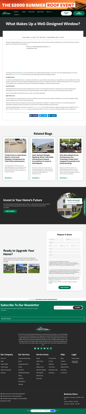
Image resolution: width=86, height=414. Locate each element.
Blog (33, 299)
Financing (63, 370)
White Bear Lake (53, 370)
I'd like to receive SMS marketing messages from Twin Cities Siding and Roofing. (64, 271)
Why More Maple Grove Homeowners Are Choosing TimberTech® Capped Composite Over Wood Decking (70, 159)
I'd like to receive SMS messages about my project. (64, 263)
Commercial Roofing (24, 358)
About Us (48, 11)
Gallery (24, 11)
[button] (33, 115)
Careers (63, 361)
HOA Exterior (21, 381)
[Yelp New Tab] (41, 348)
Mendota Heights (41, 370)
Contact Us (64, 373)
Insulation (21, 370)
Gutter (20, 367)
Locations (16, 14)
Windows (21, 378)
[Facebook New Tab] (35, 348)
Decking (20, 384)
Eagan (38, 358)
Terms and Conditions (75, 361)
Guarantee (64, 364)
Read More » (8, 178)
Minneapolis (39, 373)
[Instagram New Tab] (51, 348)
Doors (20, 361)
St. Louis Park (52, 358)
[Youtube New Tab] (44, 348)
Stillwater (51, 364)
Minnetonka (39, 375)
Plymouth (39, 378)
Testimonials (31, 11)
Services (16, 11)
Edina (37, 364)
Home (30, 299)
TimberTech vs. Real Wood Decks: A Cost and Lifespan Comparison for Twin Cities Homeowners (15, 158)
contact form (23, 109)
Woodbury (52, 373)
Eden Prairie (39, 361)
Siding (20, 375)
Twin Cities (52, 367)
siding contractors (16, 74)
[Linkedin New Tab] (47, 348)
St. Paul (51, 361)
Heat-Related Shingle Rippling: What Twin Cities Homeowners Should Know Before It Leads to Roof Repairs (42, 159)
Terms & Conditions (57, 280)
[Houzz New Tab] (38, 348)
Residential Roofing (23, 373)
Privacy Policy (75, 358)
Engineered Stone (23, 364)
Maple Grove (40, 367)
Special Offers (40, 11)
